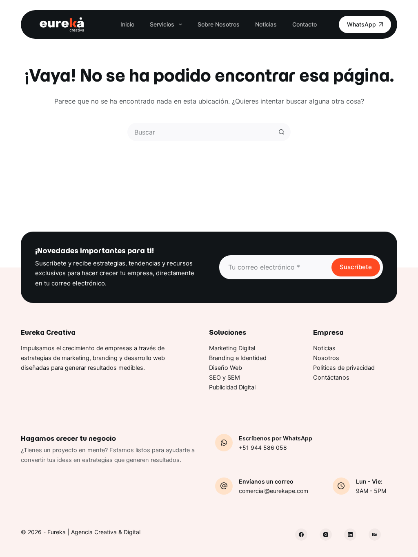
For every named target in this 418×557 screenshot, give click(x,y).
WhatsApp (361, 24)
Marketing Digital (232, 348)
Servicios (162, 24)
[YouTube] (375, 534)
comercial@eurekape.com (273, 490)
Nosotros (326, 358)
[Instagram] (326, 534)
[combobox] (200, 132)
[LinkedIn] (350, 534)
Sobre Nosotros (219, 24)
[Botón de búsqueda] (281, 132)
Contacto (304, 24)
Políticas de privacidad (344, 367)
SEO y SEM (224, 377)
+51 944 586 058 (263, 447)
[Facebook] (301, 534)
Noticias (266, 24)
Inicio (127, 24)
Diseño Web (225, 367)
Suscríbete (356, 267)
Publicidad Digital (232, 387)
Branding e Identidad (238, 358)
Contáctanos (331, 377)
